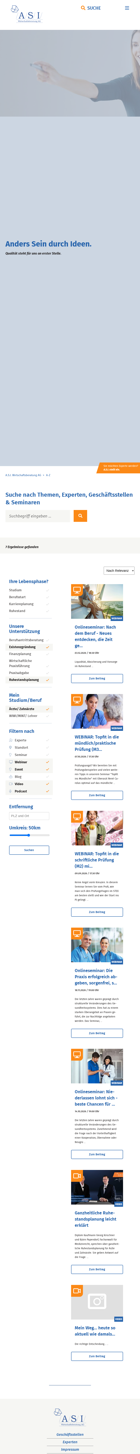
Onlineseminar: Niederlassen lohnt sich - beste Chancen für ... (96, 1098)
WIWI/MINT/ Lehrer (23, 716)
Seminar (21, 755)
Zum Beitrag (97, 678)
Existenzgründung (22, 647)
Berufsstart (17, 597)
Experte (20, 740)
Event (19, 769)
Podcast (21, 791)
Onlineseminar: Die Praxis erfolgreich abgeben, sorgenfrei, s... (96, 977)
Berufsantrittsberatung (26, 640)
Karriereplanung (21, 604)
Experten (70, 1442)
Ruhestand (17, 611)
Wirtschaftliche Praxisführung (20, 663)
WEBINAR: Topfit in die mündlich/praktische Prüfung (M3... (97, 743)
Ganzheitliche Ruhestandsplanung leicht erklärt (95, 1219)
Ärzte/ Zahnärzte (21, 709)
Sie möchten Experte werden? (121, 468)
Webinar (21, 762)
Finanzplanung (20, 654)
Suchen (29, 850)
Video (19, 784)
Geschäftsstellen (70, 1435)
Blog (18, 777)
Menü (127, 8)
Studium (15, 590)
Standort (21, 747)
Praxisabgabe (19, 673)
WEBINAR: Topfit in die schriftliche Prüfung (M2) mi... (97, 860)
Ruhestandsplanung (24, 680)
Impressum (70, 1449)
